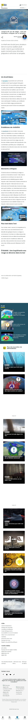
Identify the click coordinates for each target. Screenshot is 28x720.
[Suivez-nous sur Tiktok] (14, 674)
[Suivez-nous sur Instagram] (7, 674)
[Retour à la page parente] (4, 6)
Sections (22, 7)
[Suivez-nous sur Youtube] (10, 674)
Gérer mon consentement (8, 634)
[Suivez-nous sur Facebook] (3, 674)
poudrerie (5, 131)
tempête (5, 81)
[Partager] (2, 37)
